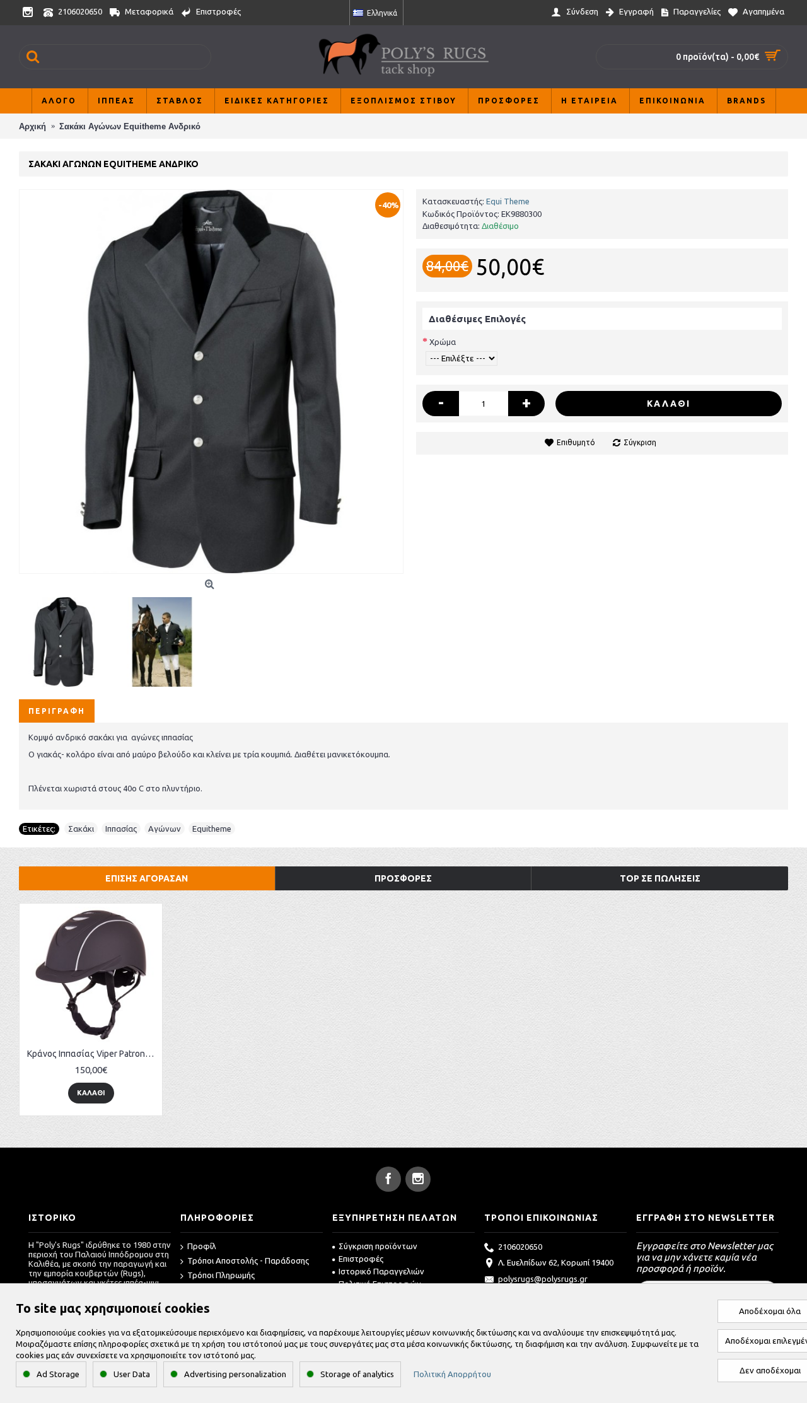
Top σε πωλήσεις (660, 878)
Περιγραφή (56, 711)
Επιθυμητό (576, 442)
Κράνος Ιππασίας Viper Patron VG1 (93, 1054)
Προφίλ (201, 1246)
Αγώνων (164, 828)
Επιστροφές (361, 1258)
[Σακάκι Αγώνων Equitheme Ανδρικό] (211, 381)
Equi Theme (508, 201)
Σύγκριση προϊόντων (378, 1246)
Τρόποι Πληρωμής (221, 1275)
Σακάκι (81, 828)
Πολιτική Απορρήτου (452, 1374)
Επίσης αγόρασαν (146, 878)
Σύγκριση (640, 442)
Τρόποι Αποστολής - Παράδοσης (248, 1260)
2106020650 (520, 1246)
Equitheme (211, 828)
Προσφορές (403, 878)
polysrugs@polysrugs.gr (543, 1278)
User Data (131, 1374)
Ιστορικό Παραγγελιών (381, 1271)
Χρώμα (442, 341)
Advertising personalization (235, 1374)
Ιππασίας (121, 828)
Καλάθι (668, 404)
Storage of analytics (357, 1374)
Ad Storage (58, 1374)
